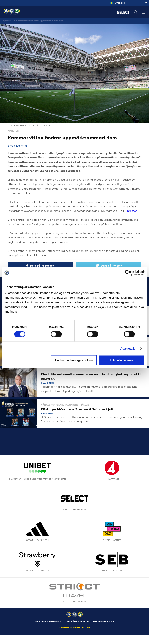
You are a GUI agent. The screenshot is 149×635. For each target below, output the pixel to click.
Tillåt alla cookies (121, 360)
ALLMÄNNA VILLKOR (78, 621)
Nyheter (7, 20)
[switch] (56, 334)
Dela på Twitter (111, 265)
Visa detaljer (128, 348)
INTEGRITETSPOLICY (103, 621)
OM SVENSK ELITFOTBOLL (49, 621)
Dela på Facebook (42, 265)
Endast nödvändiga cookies (74, 360)
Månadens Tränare (77, 405)
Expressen (131, 211)
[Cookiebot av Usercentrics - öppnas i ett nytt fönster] (128, 273)
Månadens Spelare (52, 405)
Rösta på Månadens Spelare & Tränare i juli (77, 409)
